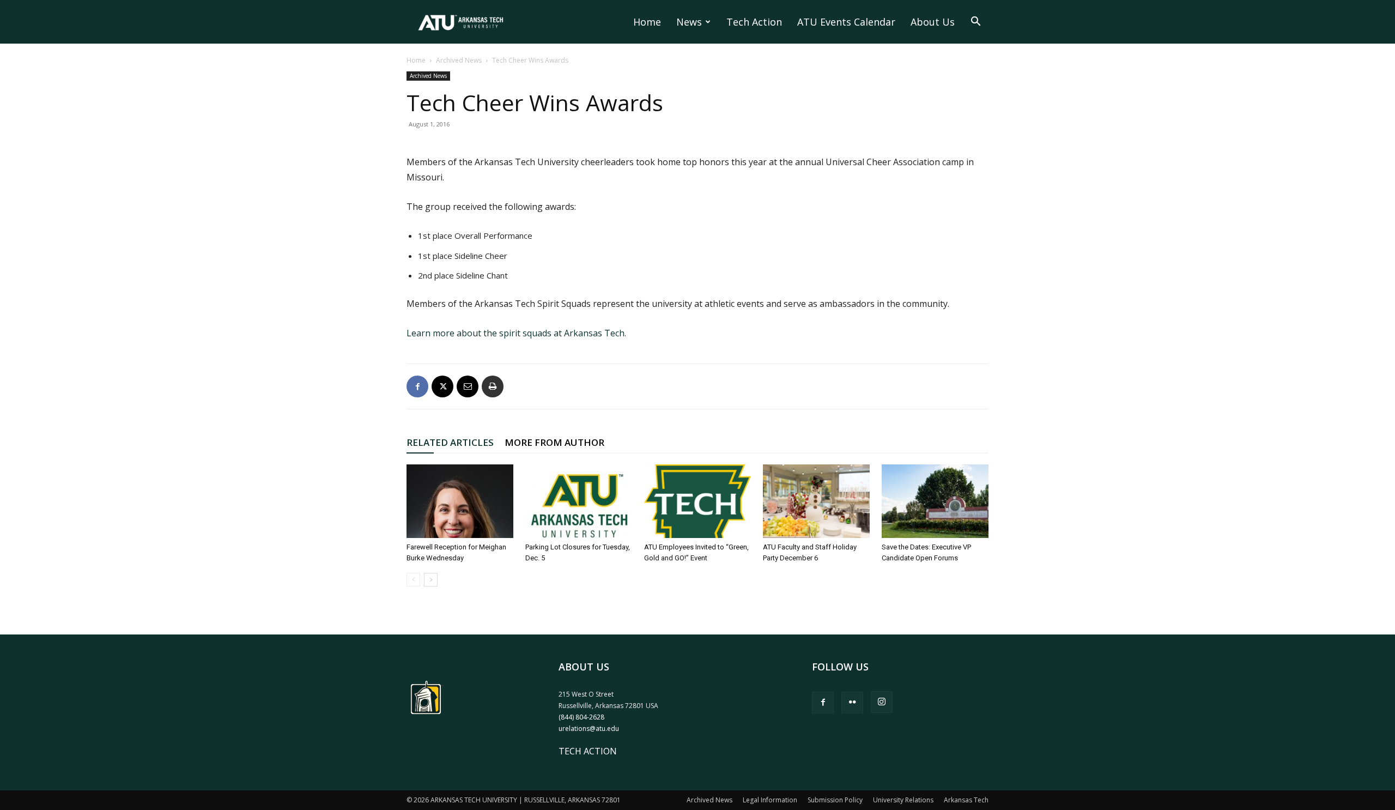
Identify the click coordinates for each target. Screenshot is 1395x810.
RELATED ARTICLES (450, 442)
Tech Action (754, 21)
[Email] (467, 386)
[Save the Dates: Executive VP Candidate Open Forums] (935, 501)
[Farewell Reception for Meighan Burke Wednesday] (460, 501)
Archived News (459, 60)
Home (647, 21)
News (689, 21)
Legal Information (770, 800)
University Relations (903, 800)
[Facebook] (417, 386)
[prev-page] (413, 580)
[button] (975, 22)
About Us (933, 21)
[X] (442, 386)
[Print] (493, 386)
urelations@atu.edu (589, 728)
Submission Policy (835, 800)
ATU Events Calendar (846, 21)
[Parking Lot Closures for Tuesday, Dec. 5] (578, 501)
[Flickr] (852, 703)
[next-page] (431, 580)
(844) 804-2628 (581, 717)
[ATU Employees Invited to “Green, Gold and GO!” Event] (697, 501)
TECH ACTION (588, 751)
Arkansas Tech (966, 800)
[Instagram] (882, 702)
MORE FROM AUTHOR (554, 442)
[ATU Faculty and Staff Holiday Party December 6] (816, 501)
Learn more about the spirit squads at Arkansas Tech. (516, 333)
